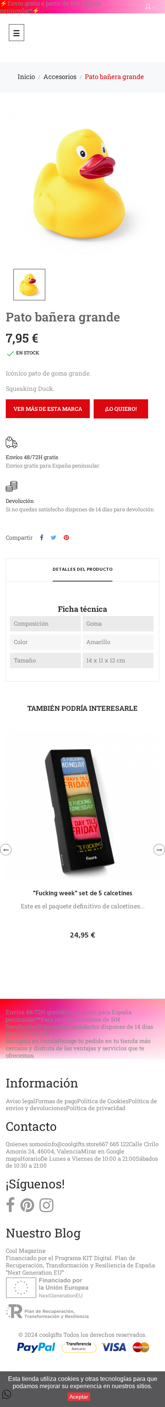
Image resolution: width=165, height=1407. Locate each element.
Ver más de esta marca (47, 408)
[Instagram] (46, 1207)
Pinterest (66, 537)
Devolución (20, 500)
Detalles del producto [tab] (82, 569)
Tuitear (53, 537)
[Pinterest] (27, 1207)
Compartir (41, 537)
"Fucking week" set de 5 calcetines (82, 893)
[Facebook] (10, 1207)
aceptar (78, 1397)
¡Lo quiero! (121, 408)
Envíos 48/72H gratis (32, 457)
